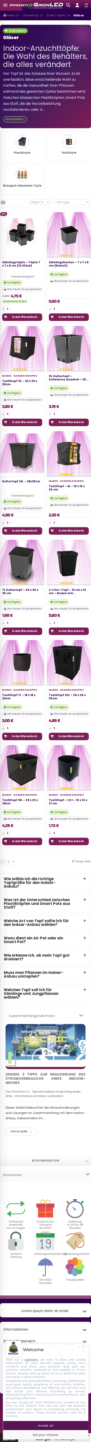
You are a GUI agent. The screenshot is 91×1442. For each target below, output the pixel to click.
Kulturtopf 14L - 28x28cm (21, 481)
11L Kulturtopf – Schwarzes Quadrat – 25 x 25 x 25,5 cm (68, 378)
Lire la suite (18, 1131)
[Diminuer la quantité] (3, 309)
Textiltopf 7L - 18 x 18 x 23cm (18, 696)
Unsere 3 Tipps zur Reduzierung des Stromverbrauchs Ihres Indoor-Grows (45, 1078)
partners (31, 1359)
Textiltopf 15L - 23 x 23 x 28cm (20, 801)
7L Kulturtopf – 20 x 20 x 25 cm (20, 591)
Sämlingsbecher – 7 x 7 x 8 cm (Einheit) (69, 264)
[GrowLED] (45, 5)
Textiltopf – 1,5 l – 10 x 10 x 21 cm (68, 801)
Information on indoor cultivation (39, 1096)
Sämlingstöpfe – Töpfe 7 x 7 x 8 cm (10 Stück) (21, 264)
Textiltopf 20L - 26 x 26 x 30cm (67, 696)
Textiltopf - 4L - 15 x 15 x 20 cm (67, 487)
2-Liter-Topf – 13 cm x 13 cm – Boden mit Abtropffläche (67, 591)
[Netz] (3, 202)
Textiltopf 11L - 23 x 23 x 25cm (19, 382)
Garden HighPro (25, 376)
